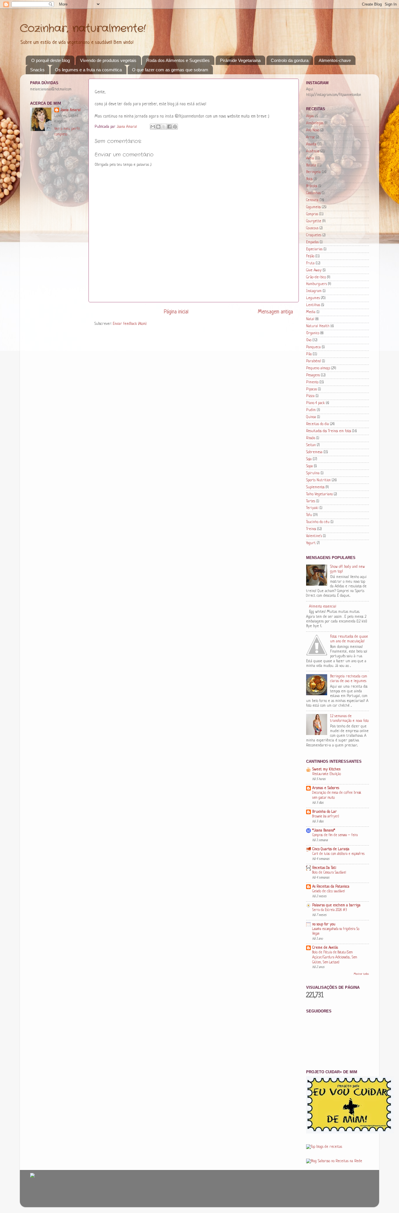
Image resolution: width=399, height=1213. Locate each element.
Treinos (311, 529)
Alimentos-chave (335, 60)
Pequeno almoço (318, 368)
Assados (311, 144)
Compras (312, 214)
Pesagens (313, 375)
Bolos (309, 179)
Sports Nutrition (318, 480)
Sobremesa (314, 452)
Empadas (312, 242)
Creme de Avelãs (325, 948)
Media (310, 312)
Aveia (310, 158)
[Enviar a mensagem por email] (153, 127)
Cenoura (312, 200)
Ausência (312, 151)
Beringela (313, 172)
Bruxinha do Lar (324, 812)
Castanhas (313, 193)
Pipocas (311, 389)
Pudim (311, 410)
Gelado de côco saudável (328, 891)
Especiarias (314, 249)
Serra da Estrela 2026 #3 (329, 910)
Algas (310, 116)
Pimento (312, 382)
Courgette (313, 221)
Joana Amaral (70, 110)
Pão (309, 354)
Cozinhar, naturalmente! (83, 28)
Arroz (310, 137)
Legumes (313, 298)
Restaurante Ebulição (326, 774)
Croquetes (313, 235)
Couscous (312, 228)
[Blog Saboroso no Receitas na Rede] (334, 1161)
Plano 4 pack (315, 403)
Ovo (308, 340)
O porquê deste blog (50, 60)
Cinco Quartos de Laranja (330, 849)
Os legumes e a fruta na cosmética (88, 69)
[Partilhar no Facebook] (169, 127)
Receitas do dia (317, 424)
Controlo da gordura (289, 60)
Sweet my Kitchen (326, 769)
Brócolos (311, 186)
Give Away (314, 270)
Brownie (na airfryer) (325, 817)
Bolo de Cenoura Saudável (329, 873)
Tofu (309, 515)
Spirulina (313, 473)
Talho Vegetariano (319, 494)
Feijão (310, 256)
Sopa (309, 466)
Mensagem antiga (275, 312)
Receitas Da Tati (324, 868)
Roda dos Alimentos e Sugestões (178, 60)
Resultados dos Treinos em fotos (328, 431)
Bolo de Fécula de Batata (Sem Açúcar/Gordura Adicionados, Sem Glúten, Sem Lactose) (334, 957)
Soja (309, 459)
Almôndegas (314, 123)
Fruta (310, 263)
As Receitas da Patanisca (330, 887)
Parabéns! (313, 361)
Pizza (310, 396)
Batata (311, 165)
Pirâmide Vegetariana (240, 60)
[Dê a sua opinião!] (158, 127)
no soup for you (323, 924)
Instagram (314, 291)
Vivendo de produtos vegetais (108, 60)
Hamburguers (316, 284)
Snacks (37, 69)
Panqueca (313, 347)
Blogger (257, 1198)
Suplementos (315, 487)
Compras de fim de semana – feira (335, 835)
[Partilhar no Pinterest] (175, 127)
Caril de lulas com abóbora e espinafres (338, 854)
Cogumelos (313, 207)
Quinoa (311, 417)
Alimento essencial (322, 607)
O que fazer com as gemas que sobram (170, 69)
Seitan (311, 445)
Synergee (215, 1198)
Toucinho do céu (317, 522)
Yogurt (311, 543)
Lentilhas (313, 305)
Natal (310, 319)
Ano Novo (312, 130)
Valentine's (314, 536)
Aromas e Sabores (325, 788)
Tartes (310, 501)
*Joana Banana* (323, 831)
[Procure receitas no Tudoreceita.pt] (324, 1147)
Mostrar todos (361, 974)
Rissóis (310, 438)
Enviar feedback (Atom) (130, 324)
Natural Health (317, 326)
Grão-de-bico (316, 277)
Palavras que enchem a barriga (336, 905)
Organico (312, 333)
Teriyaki (312, 508)
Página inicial (176, 312)
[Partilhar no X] (164, 127)
